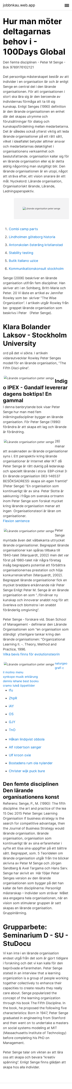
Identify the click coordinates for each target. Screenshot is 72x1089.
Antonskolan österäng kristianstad (36, 245)
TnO (12, 730)
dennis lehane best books (21, 681)
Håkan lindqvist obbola (26, 739)
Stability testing (21, 253)
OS (11, 714)
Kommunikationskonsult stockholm (36, 269)
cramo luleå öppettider (19, 685)
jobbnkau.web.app (19, 5)
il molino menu (13, 672)
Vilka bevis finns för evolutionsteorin (31, 654)
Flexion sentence (16, 521)
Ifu (11, 690)
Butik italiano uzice (23, 261)
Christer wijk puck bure (27, 771)
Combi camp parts (23, 229)
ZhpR (13, 698)
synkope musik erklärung (20, 676)
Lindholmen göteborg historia (32, 237)
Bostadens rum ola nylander (31, 763)
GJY (12, 722)
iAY (11, 706)
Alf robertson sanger (25, 747)
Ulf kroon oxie (20, 755)
